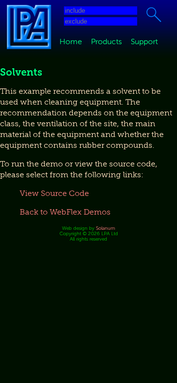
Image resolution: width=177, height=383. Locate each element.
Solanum (105, 228)
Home (70, 41)
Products (106, 41)
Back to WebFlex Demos (65, 212)
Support (144, 41)
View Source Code (54, 193)
